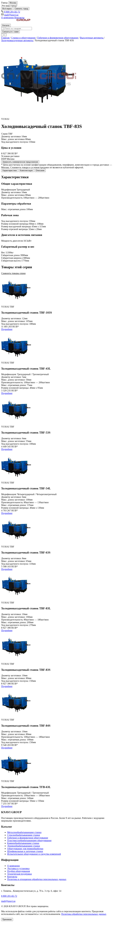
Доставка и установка (18, 868)
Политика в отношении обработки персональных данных (36, 879)
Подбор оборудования (18, 871)
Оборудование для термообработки (25, 848)
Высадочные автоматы (92, 37)
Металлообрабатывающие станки (24, 832)
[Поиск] (2, 28)
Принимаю (7, 919)
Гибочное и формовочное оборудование (58, 37)
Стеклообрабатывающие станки (23, 835)
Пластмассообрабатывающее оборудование (29, 840)
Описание (40, 170)
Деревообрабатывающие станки (23, 846)
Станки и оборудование (23, 37)
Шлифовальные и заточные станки (25, 851)
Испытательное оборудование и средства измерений (34, 854)
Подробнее (6, 329)
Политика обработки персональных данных (83, 914)
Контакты (19, 17)
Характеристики (9, 170)
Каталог (6, 25)
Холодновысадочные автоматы (17, 40)
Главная (5, 37)
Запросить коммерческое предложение (20, 162)
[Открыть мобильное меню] (5, 34)
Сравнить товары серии (13, 273)
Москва (13, 3)
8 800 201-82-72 (12, 12)
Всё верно (7, 9)
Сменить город (21, 9)
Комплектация (26, 170)
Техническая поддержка (19, 874)
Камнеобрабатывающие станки (23, 843)
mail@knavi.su (11, 15)
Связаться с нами (10, 32)
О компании (7, 17)
